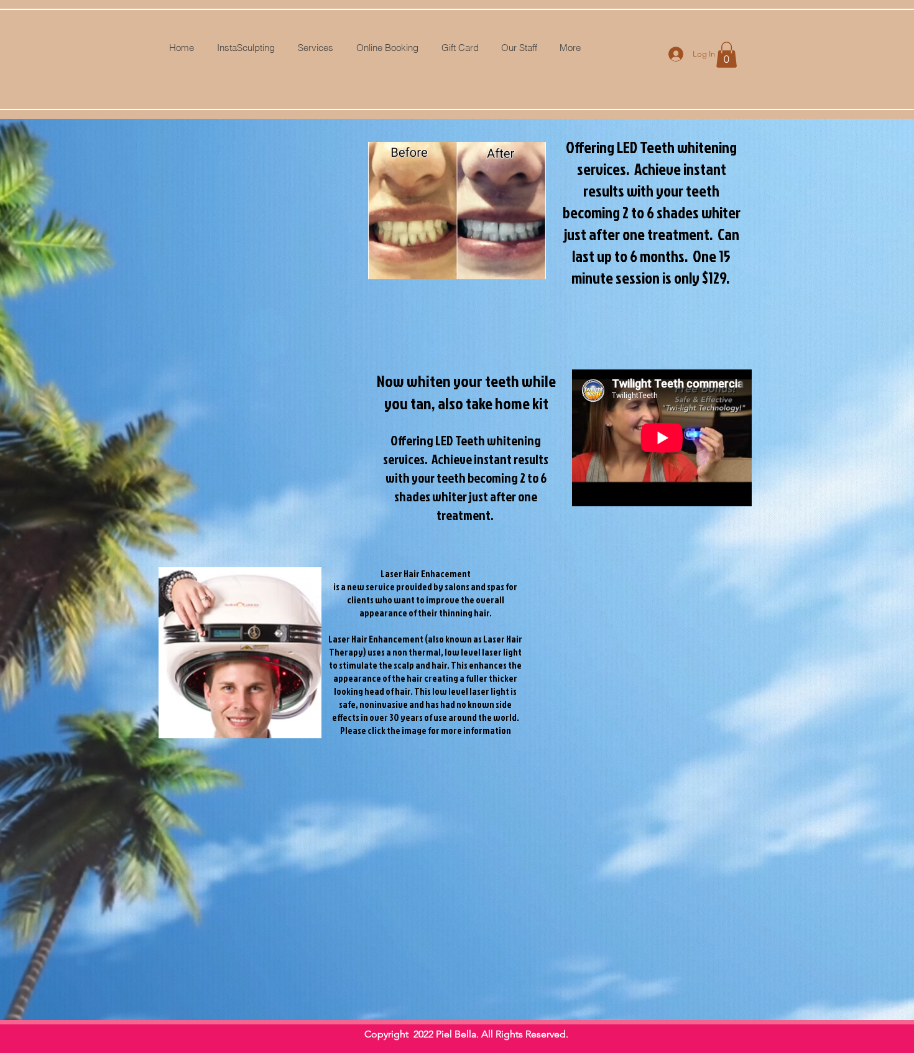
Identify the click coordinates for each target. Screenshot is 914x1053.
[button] (726, 55)
